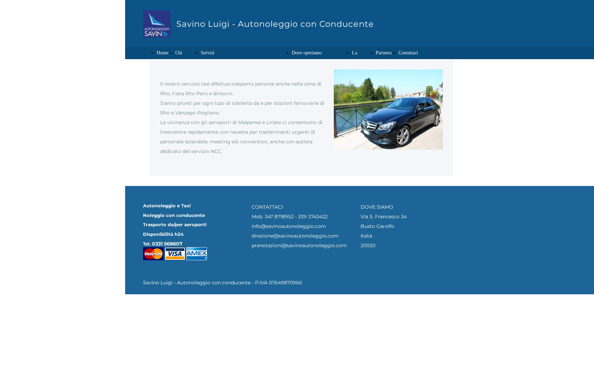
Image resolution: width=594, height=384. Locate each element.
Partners (384, 52)
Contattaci (408, 52)
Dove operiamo (307, 52)
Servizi (207, 52)
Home (162, 52)
